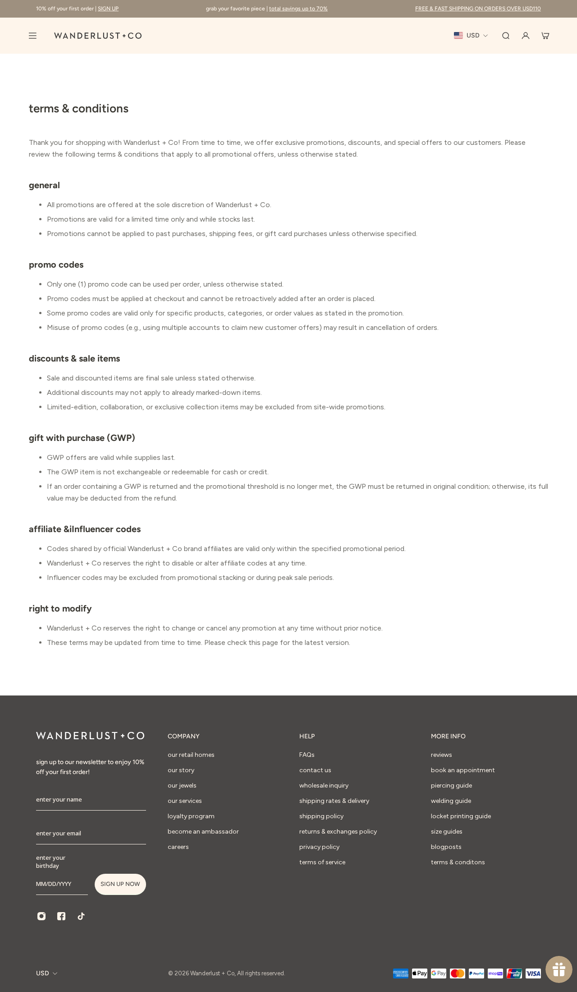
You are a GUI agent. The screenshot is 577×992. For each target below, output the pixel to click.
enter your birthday (50, 861)
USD (42, 973)
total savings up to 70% (298, 8)
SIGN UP (108, 8)
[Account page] (526, 36)
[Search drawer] (506, 36)
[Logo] (98, 35)
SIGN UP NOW (120, 884)
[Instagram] (41, 916)
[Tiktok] (81, 916)
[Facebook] (61, 916)
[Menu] (32, 36)
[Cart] (545, 36)
